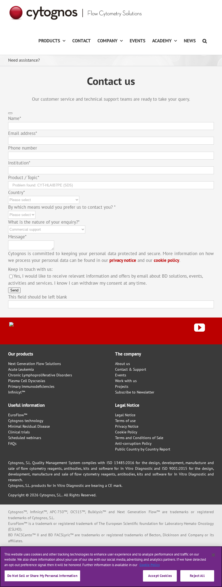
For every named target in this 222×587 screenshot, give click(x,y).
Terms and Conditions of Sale (139, 437)
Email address (22, 133)
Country (16, 192)
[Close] (213, 555)
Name (14, 118)
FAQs (12, 443)
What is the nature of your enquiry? (44, 222)
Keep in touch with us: (30, 269)
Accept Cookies (160, 575)
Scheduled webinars (24, 437)
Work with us (126, 380)
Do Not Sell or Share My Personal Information (42, 575)
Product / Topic (23, 177)
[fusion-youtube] (199, 327)
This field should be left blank (37, 297)
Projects (121, 386)
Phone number (22, 148)
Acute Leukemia (21, 369)
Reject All (197, 575)
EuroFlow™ (17, 415)
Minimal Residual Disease (29, 426)
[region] (111, 566)
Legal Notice (125, 415)
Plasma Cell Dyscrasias (26, 380)
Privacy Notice (126, 426)
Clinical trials (19, 432)
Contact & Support (130, 369)
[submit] (10, 113)
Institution (19, 163)
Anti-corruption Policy (133, 443)
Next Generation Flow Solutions (34, 363)
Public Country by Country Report (142, 449)
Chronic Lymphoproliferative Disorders (40, 375)
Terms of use (125, 420)
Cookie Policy (126, 432)
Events (120, 375)
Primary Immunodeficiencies (31, 386)
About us (122, 363)
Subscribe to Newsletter (134, 392)
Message (17, 237)
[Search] (205, 40)
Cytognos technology (25, 420)
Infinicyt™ (16, 392)
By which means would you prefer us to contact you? (62, 207)
